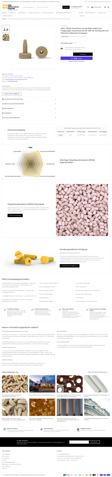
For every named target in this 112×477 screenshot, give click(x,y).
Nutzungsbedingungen (8, 462)
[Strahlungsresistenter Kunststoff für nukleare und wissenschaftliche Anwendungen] (70, 383)
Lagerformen (21, 12)
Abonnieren (94, 442)
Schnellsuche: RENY (47, 12)
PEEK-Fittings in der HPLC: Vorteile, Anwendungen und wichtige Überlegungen (13, 419)
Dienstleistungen (89, 12)
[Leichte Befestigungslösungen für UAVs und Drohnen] (97, 407)
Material (4, 12)
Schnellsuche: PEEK (33, 12)
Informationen (7, 15)
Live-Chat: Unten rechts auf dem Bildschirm (69, 458)
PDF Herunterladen (15, 215)
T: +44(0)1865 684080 (63, 454)
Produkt (12, 12)
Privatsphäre (5, 458)
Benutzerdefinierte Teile (63, 12)
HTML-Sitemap (6, 466)
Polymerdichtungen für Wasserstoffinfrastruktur (42, 395)
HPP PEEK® (64, 25)
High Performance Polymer (12, 474)
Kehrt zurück (5, 456)
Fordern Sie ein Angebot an (12, 93)
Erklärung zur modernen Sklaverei (11, 464)
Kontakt (82, 15)
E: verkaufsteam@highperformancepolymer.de (70, 456)
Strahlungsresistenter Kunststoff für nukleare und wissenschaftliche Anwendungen (69, 395)
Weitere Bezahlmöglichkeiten (76, 61)
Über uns (4, 468)
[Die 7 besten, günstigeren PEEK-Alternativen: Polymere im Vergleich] (42, 407)
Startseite (4, 18)
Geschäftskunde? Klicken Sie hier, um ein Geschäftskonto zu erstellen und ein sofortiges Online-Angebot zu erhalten (31, 1)
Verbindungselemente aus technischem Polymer (32, 474)
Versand (4, 460)
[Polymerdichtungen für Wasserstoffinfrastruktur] (42, 383)
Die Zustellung (102, 12)
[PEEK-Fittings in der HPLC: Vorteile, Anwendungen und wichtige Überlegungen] (15, 407)
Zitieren (81, 12)
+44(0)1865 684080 (12, 81)
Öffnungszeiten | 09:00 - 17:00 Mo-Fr (67, 460)
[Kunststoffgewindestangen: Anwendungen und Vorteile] (97, 383)
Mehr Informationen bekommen (97, 372)
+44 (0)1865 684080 (76, 6)
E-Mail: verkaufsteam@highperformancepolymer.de (97, 1)
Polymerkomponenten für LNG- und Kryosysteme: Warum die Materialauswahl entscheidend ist (68, 420)
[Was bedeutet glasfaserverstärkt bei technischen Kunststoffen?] (15, 383)
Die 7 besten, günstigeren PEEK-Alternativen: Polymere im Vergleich (41, 419)
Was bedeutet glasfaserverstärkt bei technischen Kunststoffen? (11, 395)
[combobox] (52, 7)
